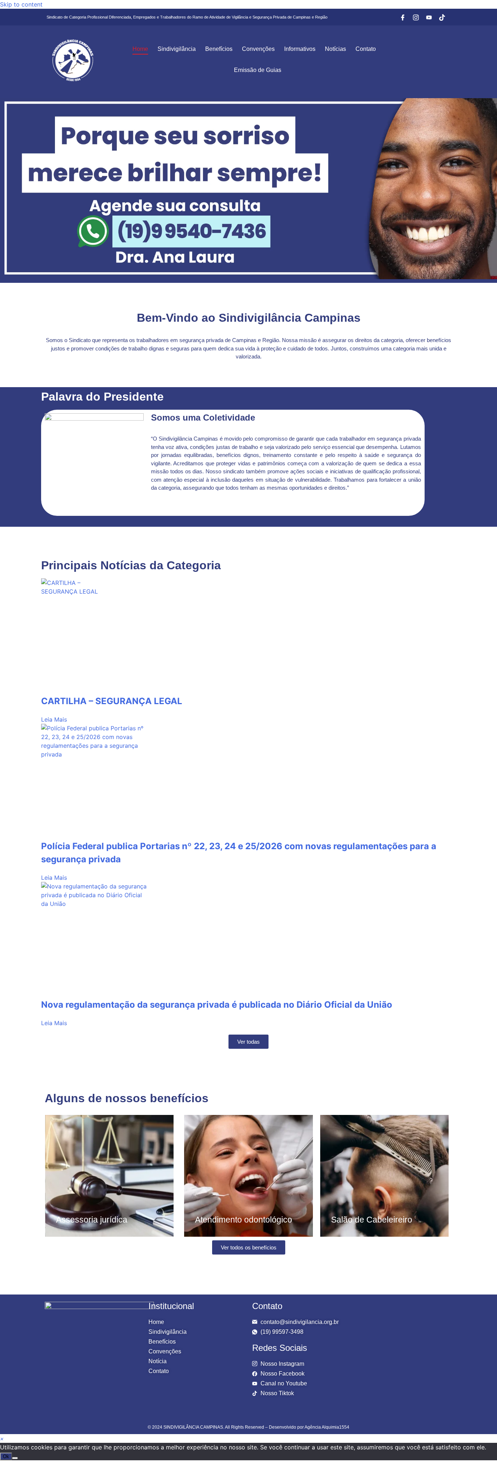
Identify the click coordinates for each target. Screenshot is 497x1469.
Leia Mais (54, 719)
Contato (365, 49)
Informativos (299, 49)
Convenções (258, 49)
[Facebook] (402, 17)
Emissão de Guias (257, 70)
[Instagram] (415, 17)
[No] (15, 1458)
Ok (6, 1456)
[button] (2, 1438)
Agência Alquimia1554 (327, 1427)
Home (140, 49)
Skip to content (21, 4)
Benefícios (218, 49)
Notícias (335, 49)
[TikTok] (442, 17)
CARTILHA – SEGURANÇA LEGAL (111, 701)
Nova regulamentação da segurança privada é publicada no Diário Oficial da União (216, 1004)
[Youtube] (429, 17)
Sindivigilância (177, 49)
